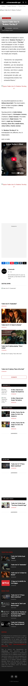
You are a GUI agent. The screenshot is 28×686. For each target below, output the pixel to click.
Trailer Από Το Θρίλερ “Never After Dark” (12, 369)
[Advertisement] (14, 241)
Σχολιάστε (14, 377)
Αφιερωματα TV (6, 385)
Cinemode (9, 28)
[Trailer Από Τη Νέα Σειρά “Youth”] (5, 558)
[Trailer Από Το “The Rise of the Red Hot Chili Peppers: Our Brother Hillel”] (5, 614)
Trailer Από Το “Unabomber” (9, 304)
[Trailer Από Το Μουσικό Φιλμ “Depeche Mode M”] (5, 624)
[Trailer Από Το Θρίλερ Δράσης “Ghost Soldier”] (14, 337)
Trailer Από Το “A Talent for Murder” (11, 325)
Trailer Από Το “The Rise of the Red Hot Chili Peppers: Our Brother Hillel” (18, 614)
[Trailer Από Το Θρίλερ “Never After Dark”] (14, 360)
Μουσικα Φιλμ (6, 459)
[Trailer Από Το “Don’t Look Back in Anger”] (5, 605)
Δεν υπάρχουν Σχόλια (8, 30)
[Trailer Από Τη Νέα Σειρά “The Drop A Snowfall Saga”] (6, 505)
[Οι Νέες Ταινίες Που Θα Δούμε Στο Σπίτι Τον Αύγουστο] (6, 414)
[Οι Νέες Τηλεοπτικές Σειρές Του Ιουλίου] (6, 400)
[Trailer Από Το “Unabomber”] (14, 295)
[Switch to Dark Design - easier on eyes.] (26, 2)
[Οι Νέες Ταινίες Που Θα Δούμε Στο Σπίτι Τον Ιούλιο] (6, 424)
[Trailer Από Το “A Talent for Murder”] (14, 316)
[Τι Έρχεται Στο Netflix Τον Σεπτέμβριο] (5, 583)
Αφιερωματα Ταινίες (7, 407)
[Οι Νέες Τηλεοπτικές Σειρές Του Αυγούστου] (6, 391)
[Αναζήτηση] (23, 2)
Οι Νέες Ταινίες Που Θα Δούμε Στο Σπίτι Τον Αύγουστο (17, 414)
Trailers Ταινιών (6, 18)
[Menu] (2, 2)
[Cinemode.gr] (13, 2)
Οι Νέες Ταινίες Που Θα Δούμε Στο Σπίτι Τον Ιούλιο (17, 424)
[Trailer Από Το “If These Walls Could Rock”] (6, 466)
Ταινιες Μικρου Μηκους (8, 498)
